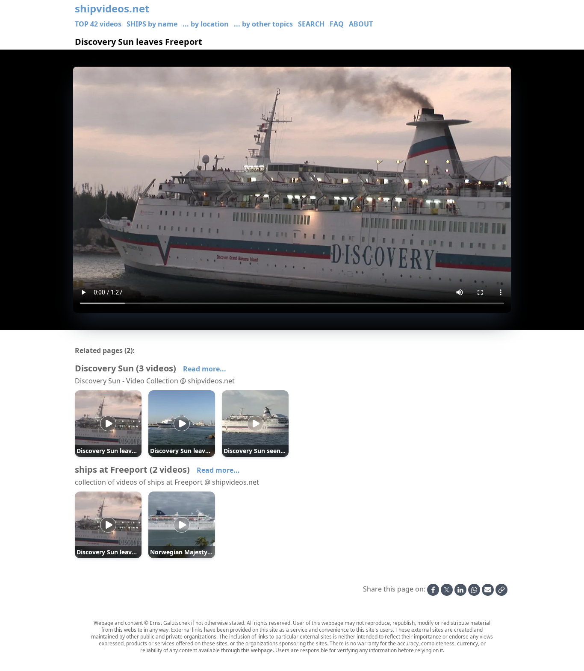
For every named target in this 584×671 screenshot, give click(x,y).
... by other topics (263, 24)
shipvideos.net (112, 8)
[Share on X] (447, 590)
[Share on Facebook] (433, 590)
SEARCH (311, 24)
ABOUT (361, 24)
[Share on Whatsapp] (474, 590)
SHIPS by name (152, 24)
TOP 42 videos (98, 24)
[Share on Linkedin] (460, 590)
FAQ (337, 24)
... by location (206, 24)
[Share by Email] (488, 590)
